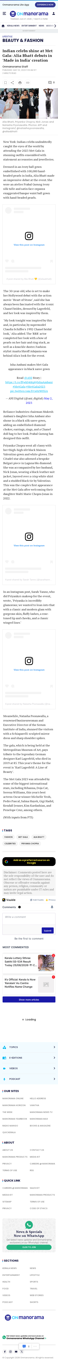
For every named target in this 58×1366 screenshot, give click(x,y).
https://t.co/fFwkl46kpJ (20, 382)
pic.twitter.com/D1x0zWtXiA (29, 391)
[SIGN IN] (53, 13)
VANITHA (34, 1105)
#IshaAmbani (44, 382)
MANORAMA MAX (39, 1118)
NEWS (41, 25)
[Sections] (4, 13)
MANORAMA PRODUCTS (14, 1156)
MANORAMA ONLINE (13, 1098)
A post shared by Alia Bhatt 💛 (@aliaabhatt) (29, 279)
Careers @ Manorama (42, 1163)
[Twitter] (21, 1351)
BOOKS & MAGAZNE (40, 1125)
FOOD (5, 1288)
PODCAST (7, 1302)
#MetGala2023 (35, 386)
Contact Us (37, 1150)
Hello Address (38, 1098)
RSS (32, 1170)
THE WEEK (7, 1112)
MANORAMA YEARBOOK (14, 1118)
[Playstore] (12, 1328)
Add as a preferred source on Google (31, 861)
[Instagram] (10, 1351)
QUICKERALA (9, 1132)
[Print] (20, 83)
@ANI (28, 378)
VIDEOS (6, 1295)
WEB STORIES (37, 1295)
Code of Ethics (38, 1208)
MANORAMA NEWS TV (41, 1112)
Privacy (7, 1163)
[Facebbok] (4, 1351)
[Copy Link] (28, 83)
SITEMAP (6, 1201)
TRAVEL (33, 1288)
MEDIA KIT (35, 1156)
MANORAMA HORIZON (14, 1105)
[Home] (3, 26)
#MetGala (19, 386)
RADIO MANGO (10, 1125)
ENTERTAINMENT (29, 25)
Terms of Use (9, 1170)
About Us (7, 1150)
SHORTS (34, 1302)
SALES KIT (35, 1188)
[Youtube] (16, 1351)
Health (6, 1281)
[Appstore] (35, 1328)
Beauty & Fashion (22, 40)
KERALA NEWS (13, 25)
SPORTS (34, 1281)
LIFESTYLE (35, 1275)
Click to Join (29, 1247)
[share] (12, 83)
